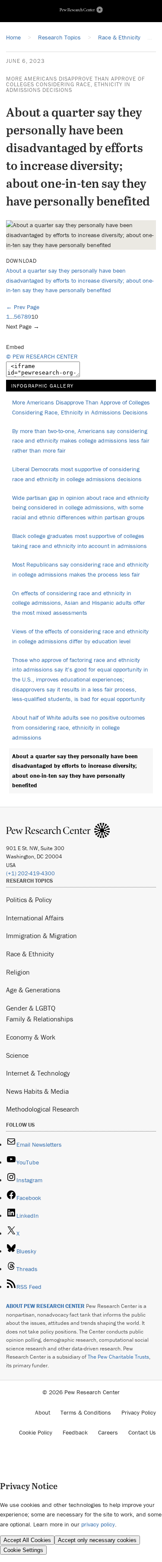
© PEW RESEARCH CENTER (42, 356)
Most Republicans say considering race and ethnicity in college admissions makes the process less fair (80, 569)
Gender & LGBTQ (30, 1008)
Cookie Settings (23, 1550)
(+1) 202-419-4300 (30, 873)
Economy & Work (30, 1037)
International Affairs (35, 917)
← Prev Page (22, 307)
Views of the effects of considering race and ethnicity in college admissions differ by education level (80, 636)
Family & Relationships (39, 1018)
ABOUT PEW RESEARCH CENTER (45, 1306)
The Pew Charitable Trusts (118, 1356)
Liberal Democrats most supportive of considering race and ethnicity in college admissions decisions (77, 474)
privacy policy (98, 1524)
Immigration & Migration (41, 935)
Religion (18, 972)
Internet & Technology (38, 1073)
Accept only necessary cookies (97, 1540)
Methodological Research (42, 1109)
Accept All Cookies (27, 1540)
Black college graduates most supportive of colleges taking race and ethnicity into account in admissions (79, 541)
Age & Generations (33, 989)
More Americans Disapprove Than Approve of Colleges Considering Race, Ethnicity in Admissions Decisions (75, 84)
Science (17, 1055)
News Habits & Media (37, 1091)
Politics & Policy (29, 899)
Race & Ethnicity (30, 953)
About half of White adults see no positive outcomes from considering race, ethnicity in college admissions (78, 727)
